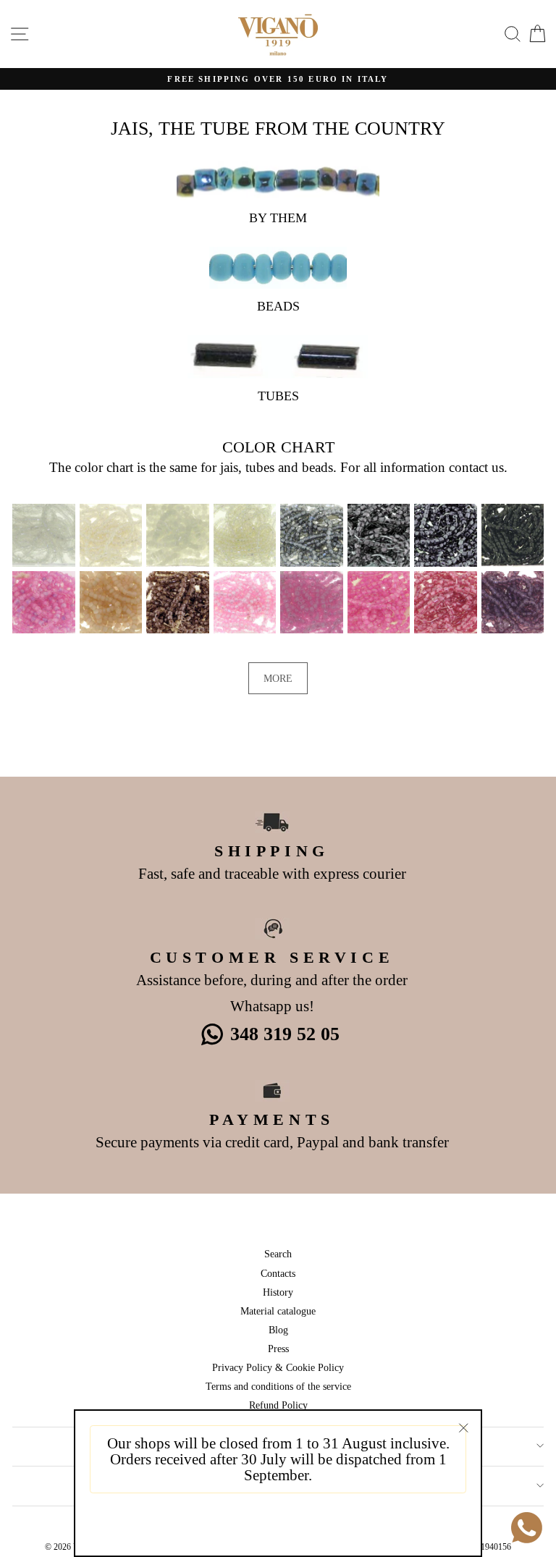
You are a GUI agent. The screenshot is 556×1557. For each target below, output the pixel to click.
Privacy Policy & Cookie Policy (278, 1367)
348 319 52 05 (285, 1034)
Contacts (278, 1273)
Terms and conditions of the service (278, 1386)
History (278, 1292)
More (278, 678)
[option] (278, 79)
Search (278, 1253)
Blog (278, 1330)
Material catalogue (278, 1311)
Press (278, 1348)
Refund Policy (278, 1405)
